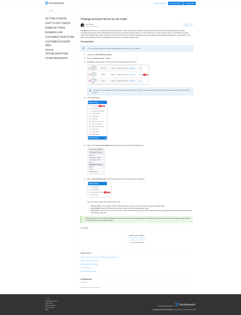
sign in (86, 287)
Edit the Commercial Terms (89, 260)
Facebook (82, 228)
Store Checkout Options (88, 271)
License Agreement (189, 309)
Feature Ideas (49, 307)
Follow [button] (186, 25)
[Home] (54, 4)
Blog (46, 309)
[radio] (132, 239)
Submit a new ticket (160, 3)
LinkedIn (87, 228)
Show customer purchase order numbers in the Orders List (99, 257)
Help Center (49, 303)
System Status (49, 305)
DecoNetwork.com (51, 301)
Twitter (84, 228)
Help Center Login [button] (175, 3)
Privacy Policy (177, 309)
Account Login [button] (189, 3)
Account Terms (86, 268)
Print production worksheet (89, 264)
